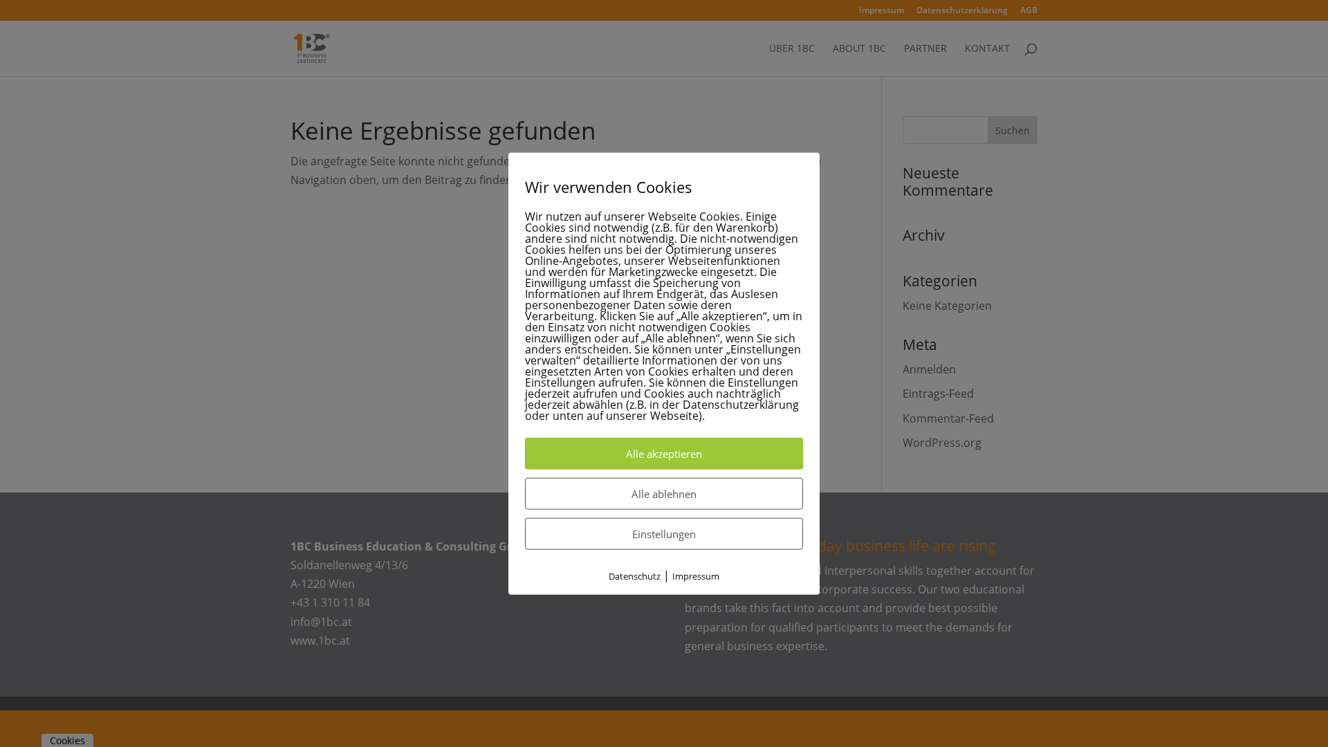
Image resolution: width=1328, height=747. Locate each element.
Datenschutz (635, 576)
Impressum (695, 576)
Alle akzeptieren (664, 454)
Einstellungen (664, 534)
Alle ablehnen (664, 494)
